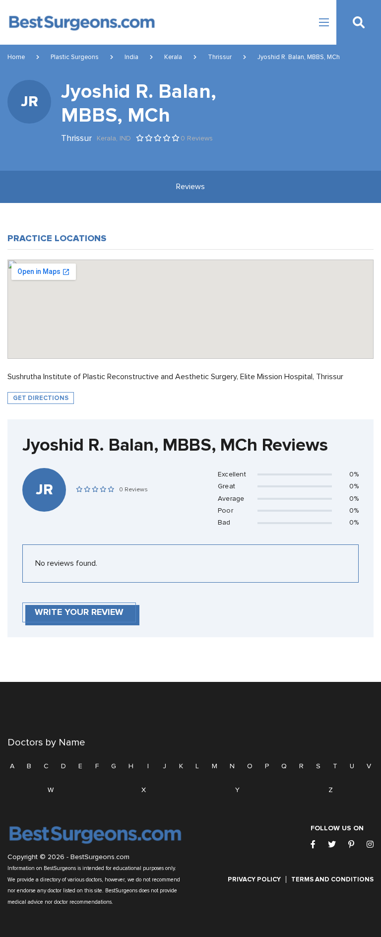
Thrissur (220, 57)
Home (16, 57)
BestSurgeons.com (99, 857)
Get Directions (40, 398)
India (131, 57)
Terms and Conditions (332, 879)
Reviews (190, 186)
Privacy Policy (254, 879)
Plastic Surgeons (75, 57)
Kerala (173, 57)
